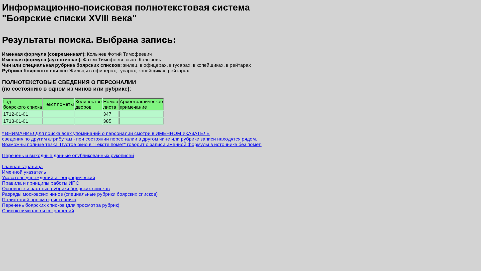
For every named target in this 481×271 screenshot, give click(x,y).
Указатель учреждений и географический (48, 177)
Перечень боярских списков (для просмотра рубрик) (60, 205)
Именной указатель (24, 172)
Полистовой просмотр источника (39, 199)
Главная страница (22, 166)
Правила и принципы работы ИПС (40, 183)
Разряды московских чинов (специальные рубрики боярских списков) (80, 194)
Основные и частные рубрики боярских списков (56, 188)
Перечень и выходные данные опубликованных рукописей (68, 155)
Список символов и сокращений (38, 210)
